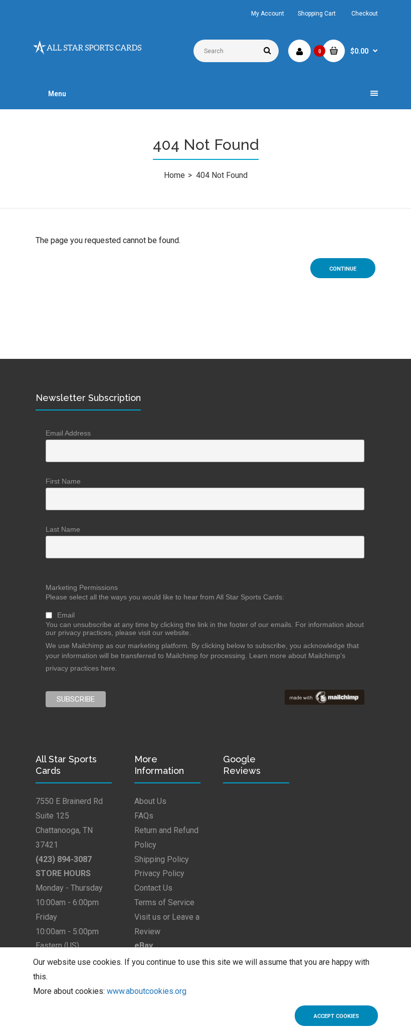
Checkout (364, 13)
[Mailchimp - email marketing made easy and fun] (324, 702)
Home (174, 175)
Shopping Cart (317, 13)
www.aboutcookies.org (146, 991)
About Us (150, 801)
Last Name (63, 529)
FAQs (143, 815)
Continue (342, 269)
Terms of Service (164, 902)
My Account (267, 13)
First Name (63, 481)
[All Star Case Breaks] (87, 52)
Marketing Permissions (82, 587)
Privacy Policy (159, 873)
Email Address (68, 433)
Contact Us (153, 888)
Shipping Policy (161, 859)
